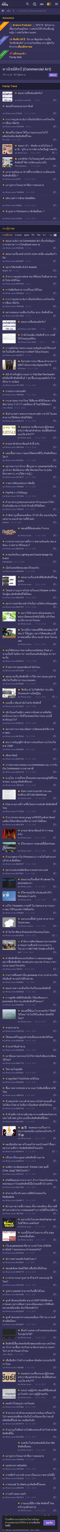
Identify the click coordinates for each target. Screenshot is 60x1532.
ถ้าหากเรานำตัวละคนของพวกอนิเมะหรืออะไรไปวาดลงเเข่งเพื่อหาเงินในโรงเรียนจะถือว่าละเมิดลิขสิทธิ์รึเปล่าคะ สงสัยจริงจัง (28, 1416)
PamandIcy (7, 562)
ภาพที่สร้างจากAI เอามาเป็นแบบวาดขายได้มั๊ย (30, 1474)
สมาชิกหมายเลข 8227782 (13, 1187)
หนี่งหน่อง (22, 368)
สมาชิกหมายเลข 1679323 (28, 342)
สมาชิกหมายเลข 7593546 (13, 127)
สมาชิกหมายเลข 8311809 (13, 316)
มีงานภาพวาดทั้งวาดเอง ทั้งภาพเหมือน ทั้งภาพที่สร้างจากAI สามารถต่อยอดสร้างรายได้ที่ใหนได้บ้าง (29, 1208)
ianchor (5, 522)
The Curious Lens (22, 166)
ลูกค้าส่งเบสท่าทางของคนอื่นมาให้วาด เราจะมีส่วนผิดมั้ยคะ (29, 1319)
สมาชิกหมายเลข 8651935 (13, 759)
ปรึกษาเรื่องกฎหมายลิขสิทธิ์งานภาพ (25, 1157)
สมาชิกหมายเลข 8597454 (13, 284)
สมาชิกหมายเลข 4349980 (25, 851)
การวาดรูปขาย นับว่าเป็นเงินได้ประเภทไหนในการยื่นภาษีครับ (28, 121)
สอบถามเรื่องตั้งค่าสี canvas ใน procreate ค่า (36, 881)
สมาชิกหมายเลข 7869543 (13, 785)
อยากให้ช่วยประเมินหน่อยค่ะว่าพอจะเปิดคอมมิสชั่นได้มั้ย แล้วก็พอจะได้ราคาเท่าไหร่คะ (36, 617)
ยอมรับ (49, 1522)
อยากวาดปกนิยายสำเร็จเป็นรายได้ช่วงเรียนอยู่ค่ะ (32, 603)
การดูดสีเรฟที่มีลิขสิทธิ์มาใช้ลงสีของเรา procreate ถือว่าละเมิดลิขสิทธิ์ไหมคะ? (25, 999)
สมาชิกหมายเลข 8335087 (13, 1324)
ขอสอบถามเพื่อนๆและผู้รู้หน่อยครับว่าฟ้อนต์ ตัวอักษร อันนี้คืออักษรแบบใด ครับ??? (37, 430)
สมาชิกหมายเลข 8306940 (25, 1397)
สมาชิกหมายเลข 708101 (12, 969)
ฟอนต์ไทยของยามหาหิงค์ (19, 106)
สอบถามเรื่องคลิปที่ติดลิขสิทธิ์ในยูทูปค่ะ (37, 579)
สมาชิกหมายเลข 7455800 (13, 487)
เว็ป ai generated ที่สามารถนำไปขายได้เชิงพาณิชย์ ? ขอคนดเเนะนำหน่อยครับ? (26, 1247)
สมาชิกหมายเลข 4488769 (13, 1095)
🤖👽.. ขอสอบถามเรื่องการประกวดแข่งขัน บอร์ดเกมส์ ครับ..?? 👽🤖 (36, 1131)
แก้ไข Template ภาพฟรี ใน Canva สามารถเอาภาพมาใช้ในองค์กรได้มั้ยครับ (28, 907)
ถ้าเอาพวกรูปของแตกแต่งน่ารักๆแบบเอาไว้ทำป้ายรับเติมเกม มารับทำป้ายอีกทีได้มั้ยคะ (28, 504)
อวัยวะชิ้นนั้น (7, 408)
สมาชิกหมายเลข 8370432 (13, 1253)
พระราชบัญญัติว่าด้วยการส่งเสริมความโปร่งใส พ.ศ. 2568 (29, 744)
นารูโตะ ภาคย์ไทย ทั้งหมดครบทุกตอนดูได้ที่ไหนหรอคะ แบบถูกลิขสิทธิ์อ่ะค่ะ (29, 780)
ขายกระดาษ (12, 1027)
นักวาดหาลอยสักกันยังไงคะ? (21, 1258)
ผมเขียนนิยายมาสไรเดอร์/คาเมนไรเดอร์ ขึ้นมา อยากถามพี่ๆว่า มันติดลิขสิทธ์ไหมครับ (29, 1146)
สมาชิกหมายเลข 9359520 (13, 248)
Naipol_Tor (7, 271)
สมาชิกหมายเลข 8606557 (13, 864)
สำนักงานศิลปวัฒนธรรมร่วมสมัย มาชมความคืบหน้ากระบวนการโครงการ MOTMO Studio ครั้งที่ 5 (37, 945)
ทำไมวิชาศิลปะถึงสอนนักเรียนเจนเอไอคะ (28, 932)
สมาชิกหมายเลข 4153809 (12, 219)
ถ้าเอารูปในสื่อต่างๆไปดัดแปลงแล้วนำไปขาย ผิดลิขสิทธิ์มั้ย (29, 1431)
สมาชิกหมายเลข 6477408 (26, 1138)
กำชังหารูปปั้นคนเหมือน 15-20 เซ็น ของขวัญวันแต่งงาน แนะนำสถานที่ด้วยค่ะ (29, 517)
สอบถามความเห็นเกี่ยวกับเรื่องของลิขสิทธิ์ (28, 988)
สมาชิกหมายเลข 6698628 (13, 992)
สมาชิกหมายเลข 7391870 (13, 1469)
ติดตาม (53, 75)
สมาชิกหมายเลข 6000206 (13, 571)
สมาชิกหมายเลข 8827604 (25, 624)
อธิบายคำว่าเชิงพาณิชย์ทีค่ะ (21, 198)
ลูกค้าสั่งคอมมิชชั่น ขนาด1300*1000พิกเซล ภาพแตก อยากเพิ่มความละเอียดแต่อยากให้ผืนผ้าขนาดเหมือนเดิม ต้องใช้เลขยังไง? (28, 1304)
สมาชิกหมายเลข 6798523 (25, 887)
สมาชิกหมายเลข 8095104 (13, 1108)
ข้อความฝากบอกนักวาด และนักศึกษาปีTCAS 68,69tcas (35, 793)
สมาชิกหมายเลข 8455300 (13, 1041)
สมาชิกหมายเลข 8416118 (13, 772)
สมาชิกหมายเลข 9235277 (13, 355)
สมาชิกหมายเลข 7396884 (13, 913)
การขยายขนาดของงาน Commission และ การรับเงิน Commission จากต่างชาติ (29, 766)
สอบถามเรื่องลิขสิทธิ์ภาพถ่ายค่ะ (23, 1529)
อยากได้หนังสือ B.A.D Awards (21, 267)
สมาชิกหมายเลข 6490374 (13, 1161)
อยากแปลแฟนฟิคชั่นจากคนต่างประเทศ (27, 870)
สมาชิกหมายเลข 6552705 (26, 1240)
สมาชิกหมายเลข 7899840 (13, 395)
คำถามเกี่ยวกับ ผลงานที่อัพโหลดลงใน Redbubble (24, 1195)
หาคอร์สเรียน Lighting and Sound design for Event (27, 556)
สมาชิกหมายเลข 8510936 (25, 798)
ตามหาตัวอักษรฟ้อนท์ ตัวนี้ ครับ (22, 443)
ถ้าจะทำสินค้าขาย (15, 1046)
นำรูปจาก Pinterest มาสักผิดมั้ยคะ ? (25, 211)
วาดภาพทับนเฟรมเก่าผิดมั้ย (20, 483)
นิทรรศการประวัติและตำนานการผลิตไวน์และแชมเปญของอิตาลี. (37, 363)
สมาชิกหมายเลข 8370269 (13, 1262)
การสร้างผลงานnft (16, 1493)
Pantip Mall (15, 57)
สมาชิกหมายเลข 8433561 (13, 1073)
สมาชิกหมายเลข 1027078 (26, 1450)
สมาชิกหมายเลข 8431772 (13, 1063)
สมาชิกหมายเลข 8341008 (13, 1295)
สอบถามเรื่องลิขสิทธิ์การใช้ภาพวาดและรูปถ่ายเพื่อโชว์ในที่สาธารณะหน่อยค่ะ (29, 678)
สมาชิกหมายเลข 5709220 (13, 1478)
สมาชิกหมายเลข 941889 (26, 697)
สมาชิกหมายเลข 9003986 (25, 536)
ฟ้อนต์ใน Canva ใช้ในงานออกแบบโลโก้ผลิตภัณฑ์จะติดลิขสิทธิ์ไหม (25, 134)
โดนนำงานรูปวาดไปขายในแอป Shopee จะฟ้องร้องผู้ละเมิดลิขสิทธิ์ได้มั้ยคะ (29, 592)
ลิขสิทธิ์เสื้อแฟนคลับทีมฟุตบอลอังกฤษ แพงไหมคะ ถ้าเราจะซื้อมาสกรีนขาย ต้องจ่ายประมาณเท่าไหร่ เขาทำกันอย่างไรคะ (29, 1347)
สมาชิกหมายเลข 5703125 (13, 1031)
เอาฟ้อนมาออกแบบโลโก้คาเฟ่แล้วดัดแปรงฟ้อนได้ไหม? (29, 1058)
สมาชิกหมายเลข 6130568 (26, 926)
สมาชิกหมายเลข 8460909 (13, 1005)
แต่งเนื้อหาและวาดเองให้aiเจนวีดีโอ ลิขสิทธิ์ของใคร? (29, 455)
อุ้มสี (19, 952)
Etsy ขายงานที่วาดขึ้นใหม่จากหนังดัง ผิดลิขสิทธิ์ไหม (29, 806)
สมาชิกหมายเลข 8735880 (13, 684)
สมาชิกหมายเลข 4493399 (13, 1488)
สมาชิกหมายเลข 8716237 (13, 706)
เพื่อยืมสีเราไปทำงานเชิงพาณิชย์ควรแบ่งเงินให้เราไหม (28, 1362)
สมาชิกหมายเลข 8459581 (25, 1022)
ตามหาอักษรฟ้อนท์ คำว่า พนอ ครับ (35, 832)
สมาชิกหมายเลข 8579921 (13, 873)
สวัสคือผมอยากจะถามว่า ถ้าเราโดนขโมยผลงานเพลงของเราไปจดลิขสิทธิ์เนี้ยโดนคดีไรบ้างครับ (29, 1182)
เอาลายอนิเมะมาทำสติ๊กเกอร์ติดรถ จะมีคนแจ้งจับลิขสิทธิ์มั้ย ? (28, 173)
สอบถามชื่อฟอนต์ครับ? (30, 93)
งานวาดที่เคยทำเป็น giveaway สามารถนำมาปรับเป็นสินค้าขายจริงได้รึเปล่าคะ (30, 977)
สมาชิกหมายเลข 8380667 (26, 1227)
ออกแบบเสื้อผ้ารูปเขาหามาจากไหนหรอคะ (36, 920)
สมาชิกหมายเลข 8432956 (13, 1082)
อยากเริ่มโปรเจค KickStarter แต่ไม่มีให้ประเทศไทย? (37, 1221)
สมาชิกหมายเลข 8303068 (13, 1050)
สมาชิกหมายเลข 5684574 (12, 205)
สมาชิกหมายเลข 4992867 (13, 982)
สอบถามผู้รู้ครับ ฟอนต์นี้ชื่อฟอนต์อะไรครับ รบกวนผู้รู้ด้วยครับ (37, 1392)
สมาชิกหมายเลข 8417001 (13, 1122)
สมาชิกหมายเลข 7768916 (13, 509)
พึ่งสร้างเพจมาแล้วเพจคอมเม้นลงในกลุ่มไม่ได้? (37, 1332)
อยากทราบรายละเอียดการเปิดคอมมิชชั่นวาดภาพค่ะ (28, 731)
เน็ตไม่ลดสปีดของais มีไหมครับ (22, 567)
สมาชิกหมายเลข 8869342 (13, 549)
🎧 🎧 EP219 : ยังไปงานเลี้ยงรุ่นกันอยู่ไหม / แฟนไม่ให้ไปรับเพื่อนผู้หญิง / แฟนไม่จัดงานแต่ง (31, 29)
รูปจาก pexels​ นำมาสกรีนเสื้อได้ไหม (25, 1291)
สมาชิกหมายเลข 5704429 (12, 113)
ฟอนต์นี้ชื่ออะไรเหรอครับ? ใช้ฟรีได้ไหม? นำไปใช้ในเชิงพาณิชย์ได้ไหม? (37, 1014)
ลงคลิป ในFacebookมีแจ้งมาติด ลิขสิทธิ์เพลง (36, 1444)
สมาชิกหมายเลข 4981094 (25, 438)
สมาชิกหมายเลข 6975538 (12, 179)
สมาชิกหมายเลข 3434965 (22, 153)
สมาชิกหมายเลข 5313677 (13, 477)
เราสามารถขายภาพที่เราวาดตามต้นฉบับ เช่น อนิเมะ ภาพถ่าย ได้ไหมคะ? (29, 543)
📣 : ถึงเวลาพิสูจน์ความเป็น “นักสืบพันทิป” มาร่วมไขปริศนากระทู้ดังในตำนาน (31, 43)
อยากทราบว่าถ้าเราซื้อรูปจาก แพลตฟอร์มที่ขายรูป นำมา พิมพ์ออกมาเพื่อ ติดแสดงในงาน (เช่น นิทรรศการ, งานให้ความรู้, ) (29, 470)
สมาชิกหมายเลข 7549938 (13, 192)
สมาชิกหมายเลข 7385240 (25, 584)
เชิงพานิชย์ (11, 755)
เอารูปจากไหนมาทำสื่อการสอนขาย (25, 185)
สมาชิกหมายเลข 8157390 (13, 671)
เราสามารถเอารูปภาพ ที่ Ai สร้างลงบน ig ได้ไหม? (27, 1279)
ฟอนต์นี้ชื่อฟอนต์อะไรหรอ (35, 528)
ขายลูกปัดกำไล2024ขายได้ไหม (22, 1078)
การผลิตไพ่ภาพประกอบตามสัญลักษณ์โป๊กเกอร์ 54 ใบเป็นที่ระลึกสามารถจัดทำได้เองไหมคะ (29, 350)
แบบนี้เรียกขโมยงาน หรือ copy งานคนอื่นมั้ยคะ (36, 1234)
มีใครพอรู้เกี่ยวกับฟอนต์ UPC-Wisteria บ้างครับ (35, 894)
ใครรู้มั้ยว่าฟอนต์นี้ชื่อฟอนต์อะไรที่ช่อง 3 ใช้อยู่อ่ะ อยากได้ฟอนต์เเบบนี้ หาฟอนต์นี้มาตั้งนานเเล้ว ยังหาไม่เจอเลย (38, 635)
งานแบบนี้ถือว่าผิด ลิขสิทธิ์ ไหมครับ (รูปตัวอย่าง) (36, 1505)
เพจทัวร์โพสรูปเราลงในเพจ (20, 1403)
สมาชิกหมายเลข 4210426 (13, 1407)
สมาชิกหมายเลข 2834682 (13, 749)
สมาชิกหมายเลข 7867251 (13, 1214)
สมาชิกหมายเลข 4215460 (25, 900)
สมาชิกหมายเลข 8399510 (13, 1152)
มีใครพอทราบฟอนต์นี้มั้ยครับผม (38, 843)
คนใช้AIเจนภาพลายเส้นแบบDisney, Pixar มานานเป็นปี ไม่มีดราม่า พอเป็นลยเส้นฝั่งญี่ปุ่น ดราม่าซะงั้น (29, 654)
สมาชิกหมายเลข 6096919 (13, 661)
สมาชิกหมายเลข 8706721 (13, 723)
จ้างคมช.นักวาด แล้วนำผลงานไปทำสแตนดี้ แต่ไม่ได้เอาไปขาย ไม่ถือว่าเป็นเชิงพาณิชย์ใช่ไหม (28, 1103)
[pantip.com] (5, 4)
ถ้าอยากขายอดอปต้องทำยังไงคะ (23, 667)
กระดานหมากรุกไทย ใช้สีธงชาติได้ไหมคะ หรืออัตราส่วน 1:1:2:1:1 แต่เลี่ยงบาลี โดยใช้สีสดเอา (29, 402)
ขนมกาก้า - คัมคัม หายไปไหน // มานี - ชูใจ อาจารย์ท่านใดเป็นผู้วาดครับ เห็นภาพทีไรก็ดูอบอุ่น (36, 149)
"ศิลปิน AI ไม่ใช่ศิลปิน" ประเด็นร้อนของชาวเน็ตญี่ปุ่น (35, 691)
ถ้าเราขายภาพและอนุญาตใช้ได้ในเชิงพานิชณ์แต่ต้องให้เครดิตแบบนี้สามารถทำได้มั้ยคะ (28, 819)
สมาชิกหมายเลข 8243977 (25, 1511)
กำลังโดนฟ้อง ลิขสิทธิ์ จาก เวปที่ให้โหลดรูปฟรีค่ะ (36, 337)
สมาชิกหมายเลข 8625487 (13, 261)
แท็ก (8, 11)
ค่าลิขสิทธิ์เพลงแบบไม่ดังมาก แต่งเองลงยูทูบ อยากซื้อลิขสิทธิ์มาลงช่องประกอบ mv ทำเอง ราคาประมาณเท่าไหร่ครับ (29, 962)
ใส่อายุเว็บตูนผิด (14, 1069)
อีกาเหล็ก (6, 140)
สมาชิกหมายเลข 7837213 (13, 1497)
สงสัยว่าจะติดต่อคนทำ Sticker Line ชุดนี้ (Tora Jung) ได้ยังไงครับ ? (25, 1168)
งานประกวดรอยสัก (16, 391)
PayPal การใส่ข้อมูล (16, 492)
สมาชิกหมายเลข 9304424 (13, 293)
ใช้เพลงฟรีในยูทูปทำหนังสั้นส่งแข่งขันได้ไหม (29, 1037)
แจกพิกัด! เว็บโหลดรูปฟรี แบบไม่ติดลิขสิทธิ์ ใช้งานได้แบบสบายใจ (35, 160)
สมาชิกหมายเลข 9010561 (13, 460)
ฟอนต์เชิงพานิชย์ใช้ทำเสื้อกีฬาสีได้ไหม (26, 1268)
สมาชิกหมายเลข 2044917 (13, 1200)
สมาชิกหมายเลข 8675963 (13, 736)
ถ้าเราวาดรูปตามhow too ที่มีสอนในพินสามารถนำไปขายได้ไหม (29, 278)
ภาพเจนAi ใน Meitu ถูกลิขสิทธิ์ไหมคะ (26, 1484)
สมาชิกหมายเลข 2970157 (13, 1174)
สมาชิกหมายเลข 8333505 (25, 1338)
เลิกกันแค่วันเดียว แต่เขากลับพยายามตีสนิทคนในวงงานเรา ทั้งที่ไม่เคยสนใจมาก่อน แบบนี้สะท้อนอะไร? (27, 716)
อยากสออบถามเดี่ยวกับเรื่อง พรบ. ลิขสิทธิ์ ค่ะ (29, 312)
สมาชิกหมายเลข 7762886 (13, 1368)
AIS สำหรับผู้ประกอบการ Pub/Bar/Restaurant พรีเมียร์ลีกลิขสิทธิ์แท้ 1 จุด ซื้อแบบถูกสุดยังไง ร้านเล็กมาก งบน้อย (28, 378)
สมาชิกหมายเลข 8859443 (13, 598)
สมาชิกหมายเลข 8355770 (13, 1272)
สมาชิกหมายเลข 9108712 (13, 421)
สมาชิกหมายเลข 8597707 (13, 607)
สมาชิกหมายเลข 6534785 (13, 1437)
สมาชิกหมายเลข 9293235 (24, 100)
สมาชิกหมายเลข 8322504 (13, 1311)
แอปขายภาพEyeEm (16, 1465)
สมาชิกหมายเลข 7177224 (13, 811)
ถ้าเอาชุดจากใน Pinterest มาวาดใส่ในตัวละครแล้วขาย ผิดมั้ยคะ (29, 858)
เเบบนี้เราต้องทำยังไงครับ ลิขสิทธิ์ (23, 702)
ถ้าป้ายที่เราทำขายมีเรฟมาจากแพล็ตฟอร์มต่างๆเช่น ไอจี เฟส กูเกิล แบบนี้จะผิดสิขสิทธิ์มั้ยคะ (29, 1116)
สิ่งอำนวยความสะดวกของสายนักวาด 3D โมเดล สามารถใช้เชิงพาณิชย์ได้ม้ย (29, 415)
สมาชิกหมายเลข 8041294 (13, 825)
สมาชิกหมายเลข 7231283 (13, 496)
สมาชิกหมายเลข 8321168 (25, 644)
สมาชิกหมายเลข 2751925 (13, 1285)
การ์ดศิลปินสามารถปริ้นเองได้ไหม (24, 289)
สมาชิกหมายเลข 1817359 (13, 385)
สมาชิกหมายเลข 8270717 (13, 1424)
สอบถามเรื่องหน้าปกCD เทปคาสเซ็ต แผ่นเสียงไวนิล (29, 256)
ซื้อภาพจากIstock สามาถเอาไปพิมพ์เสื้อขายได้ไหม (29, 1090)
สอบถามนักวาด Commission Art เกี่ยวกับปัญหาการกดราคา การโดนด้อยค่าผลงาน (28, 242)
